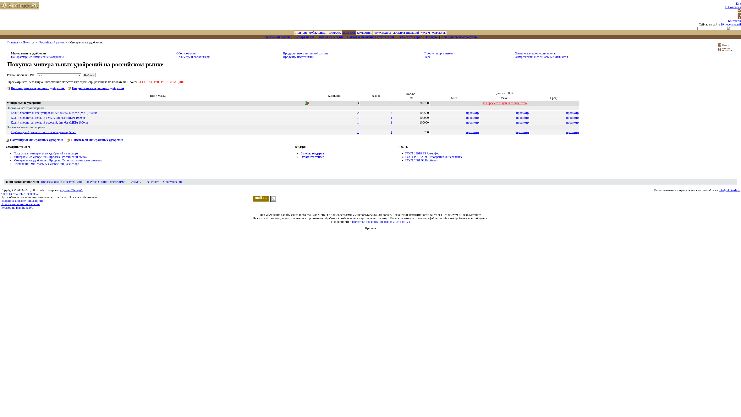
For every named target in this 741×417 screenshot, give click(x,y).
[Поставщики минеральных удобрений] (8, 88)
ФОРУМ (425, 32)
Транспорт (152, 181)
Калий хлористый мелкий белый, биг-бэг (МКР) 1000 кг (48, 117)
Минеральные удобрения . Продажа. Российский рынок (50, 156)
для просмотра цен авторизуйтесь (504, 103)
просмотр (472, 112)
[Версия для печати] (726, 46)
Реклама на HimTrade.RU (17, 207)
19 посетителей (731, 24)
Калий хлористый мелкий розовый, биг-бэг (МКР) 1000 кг (49, 122)
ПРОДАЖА (335, 32)
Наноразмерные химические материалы (37, 56)
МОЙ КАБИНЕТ (318, 32)
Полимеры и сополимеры (193, 56)
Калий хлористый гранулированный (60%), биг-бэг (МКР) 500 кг (54, 112)
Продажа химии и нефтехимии (61, 181)
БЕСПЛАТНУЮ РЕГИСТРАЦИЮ (161, 82)
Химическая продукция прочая (535, 53)
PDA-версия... (28, 193)
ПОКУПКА (349, 32)
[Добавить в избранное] (739, 11)
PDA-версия (733, 7)
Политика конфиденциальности (22, 200)
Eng (738, 3)
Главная (12, 42)
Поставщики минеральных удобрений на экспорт (46, 163)
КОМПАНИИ (364, 32)
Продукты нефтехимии (298, 56)
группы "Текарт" (71, 190)
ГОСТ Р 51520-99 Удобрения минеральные (434, 156)
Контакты (734, 21)
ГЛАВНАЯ (301, 32)
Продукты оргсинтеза (438, 53)
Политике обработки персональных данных (381, 221)
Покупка (28, 42)
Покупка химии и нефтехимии (106, 181)
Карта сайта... (10, 193)
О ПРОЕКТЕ (439, 32)
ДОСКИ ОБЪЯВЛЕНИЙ (406, 32)
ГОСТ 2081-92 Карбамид (421, 160)
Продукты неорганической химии (305, 53)
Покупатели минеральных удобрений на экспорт (46, 153)
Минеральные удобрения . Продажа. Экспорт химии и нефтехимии (58, 160)
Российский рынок (51, 42)
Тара (427, 56)
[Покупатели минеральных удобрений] (69, 88)
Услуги (135, 181)
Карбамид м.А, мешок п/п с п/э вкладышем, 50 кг (43, 132)
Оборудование (185, 53)
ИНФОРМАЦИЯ (382, 32)
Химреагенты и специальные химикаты (541, 56)
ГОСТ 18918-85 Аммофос (422, 153)
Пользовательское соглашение (20, 204)
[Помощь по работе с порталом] (739, 18)
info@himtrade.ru (729, 190)
